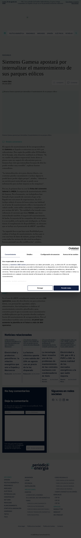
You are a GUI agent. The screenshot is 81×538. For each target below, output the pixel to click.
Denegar (40, 288)
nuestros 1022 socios (18, 264)
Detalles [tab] (29, 254)
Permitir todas (66, 288)
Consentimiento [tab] (10, 254)
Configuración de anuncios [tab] (50, 254)
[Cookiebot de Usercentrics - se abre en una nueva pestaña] (70, 248)
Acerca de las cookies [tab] (70, 254)
